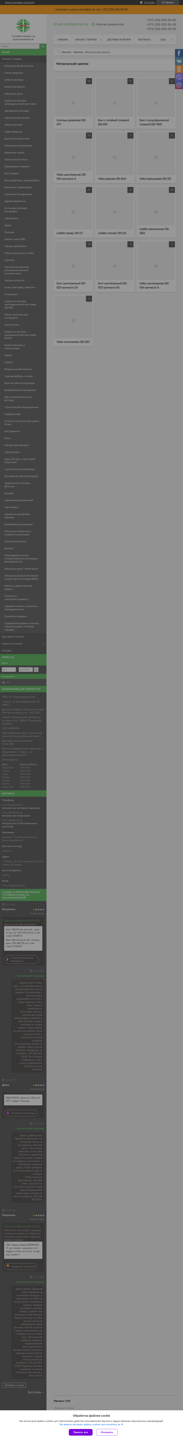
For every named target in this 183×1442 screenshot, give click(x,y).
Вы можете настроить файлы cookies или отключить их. (90, 1424)
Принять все (80, 1432)
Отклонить (107, 1432)
